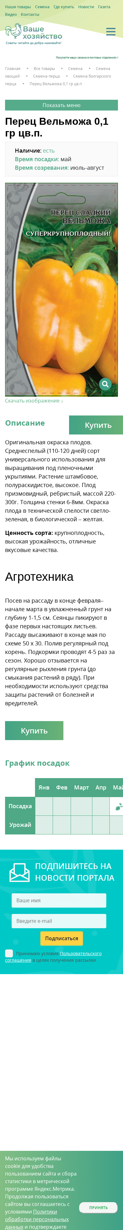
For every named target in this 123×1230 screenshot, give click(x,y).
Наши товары (18, 7)
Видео (11, 14)
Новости (86, 7)
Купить (34, 730)
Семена (42, 7)
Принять (98, 1207)
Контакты (30, 14)
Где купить (64, 7)
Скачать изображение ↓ (34, 400)
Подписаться (61, 938)
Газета (104, 7)
